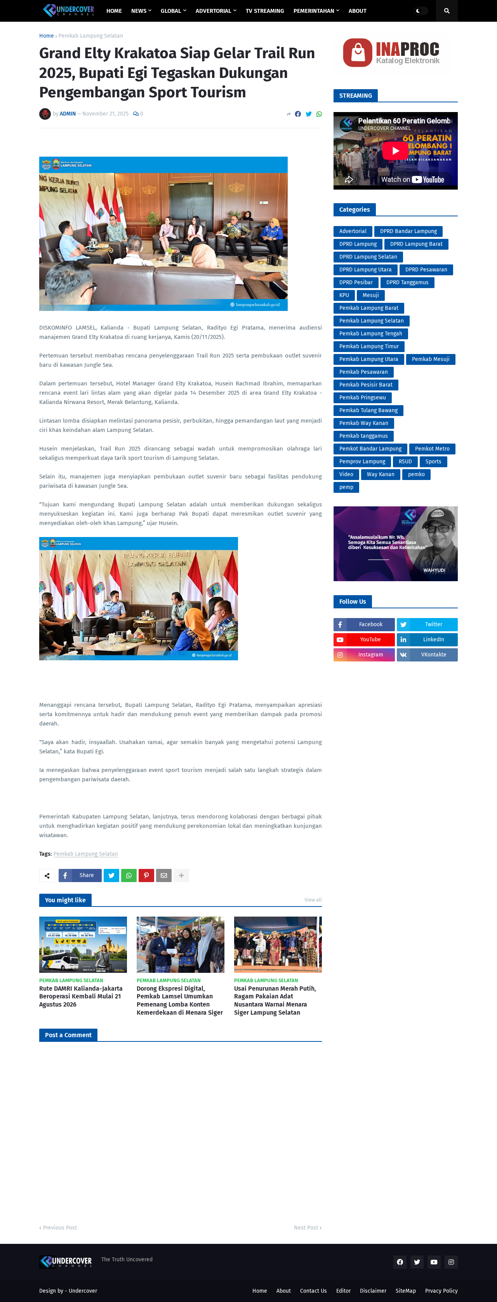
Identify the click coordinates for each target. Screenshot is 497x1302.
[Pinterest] (146, 875)
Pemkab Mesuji (431, 359)
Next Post (306, 1227)
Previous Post (60, 1227)
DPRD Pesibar (356, 282)
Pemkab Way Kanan (363, 423)
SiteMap (406, 1291)
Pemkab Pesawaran (363, 372)
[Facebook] (298, 114)
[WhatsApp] (319, 114)
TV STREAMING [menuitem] (265, 10)
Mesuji (371, 295)
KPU (344, 295)
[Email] (164, 875)
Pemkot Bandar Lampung (370, 449)
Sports (433, 461)
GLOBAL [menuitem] (171, 10)
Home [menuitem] (114, 10)
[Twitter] (309, 114)
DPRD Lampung (358, 244)
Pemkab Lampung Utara (368, 359)
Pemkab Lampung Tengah (370, 333)
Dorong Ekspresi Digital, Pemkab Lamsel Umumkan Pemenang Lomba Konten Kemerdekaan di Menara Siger (180, 1000)
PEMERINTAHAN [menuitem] (314, 10)
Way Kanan (380, 474)
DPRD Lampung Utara (365, 269)
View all (313, 900)
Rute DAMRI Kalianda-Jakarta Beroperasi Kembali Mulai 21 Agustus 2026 (81, 996)
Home (46, 36)
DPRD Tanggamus (407, 282)
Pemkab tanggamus (363, 436)
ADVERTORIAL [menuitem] (213, 10)
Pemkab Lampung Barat (368, 308)
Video (346, 474)
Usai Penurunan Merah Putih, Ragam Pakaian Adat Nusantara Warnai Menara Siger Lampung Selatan (275, 1000)
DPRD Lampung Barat (416, 244)
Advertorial (353, 231)
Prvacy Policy (441, 1291)
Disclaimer (373, 1291)
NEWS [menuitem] (138, 10)
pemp (346, 487)
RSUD (405, 461)
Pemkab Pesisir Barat (366, 385)
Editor (343, 1291)
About (283, 1291)
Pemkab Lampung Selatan (91, 36)
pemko (416, 474)
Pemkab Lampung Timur (369, 346)
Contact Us (313, 1291)
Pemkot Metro (432, 449)
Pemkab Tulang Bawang (368, 410)
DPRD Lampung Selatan (368, 257)
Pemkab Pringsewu (362, 397)
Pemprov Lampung (362, 461)
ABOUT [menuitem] (358, 10)
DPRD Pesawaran (426, 269)
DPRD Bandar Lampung (408, 231)
